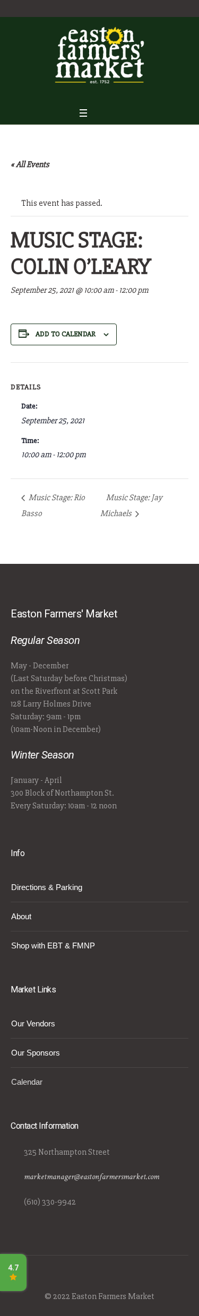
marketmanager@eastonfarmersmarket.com (91, 1176)
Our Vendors (33, 1023)
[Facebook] (92, 93)
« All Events (30, 164)
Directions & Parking (46, 887)
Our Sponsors (35, 1052)
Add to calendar (66, 333)
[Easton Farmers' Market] (100, 54)
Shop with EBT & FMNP (53, 945)
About (21, 916)
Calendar (26, 1081)
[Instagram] (105, 93)
